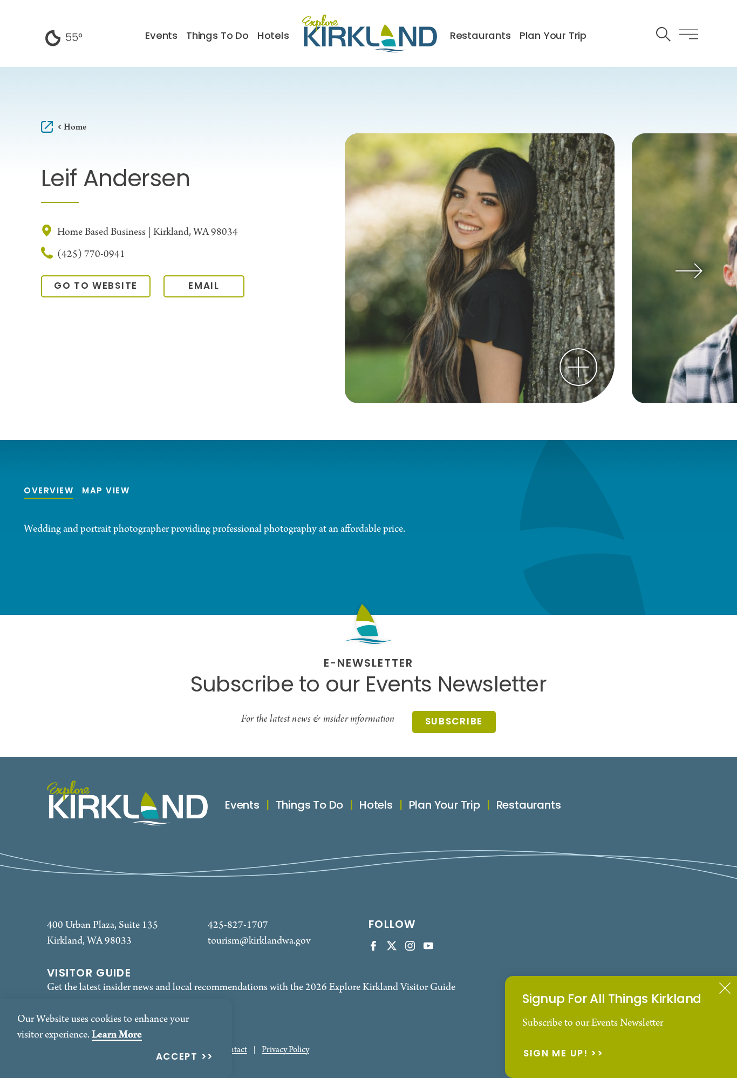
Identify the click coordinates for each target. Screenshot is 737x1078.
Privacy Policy (285, 1050)
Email (204, 286)
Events (161, 36)
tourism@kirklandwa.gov (259, 941)
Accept (177, 1058)
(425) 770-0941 (91, 254)
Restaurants (480, 36)
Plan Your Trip (553, 36)
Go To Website (96, 286)
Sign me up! (555, 1054)
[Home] (369, 33)
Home (75, 127)
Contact (233, 1050)
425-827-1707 (238, 925)
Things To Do (217, 36)
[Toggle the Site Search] (663, 33)
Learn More (117, 1035)
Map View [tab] (105, 491)
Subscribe (454, 722)
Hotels (273, 36)
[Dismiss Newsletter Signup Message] (725, 988)
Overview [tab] (48, 491)
